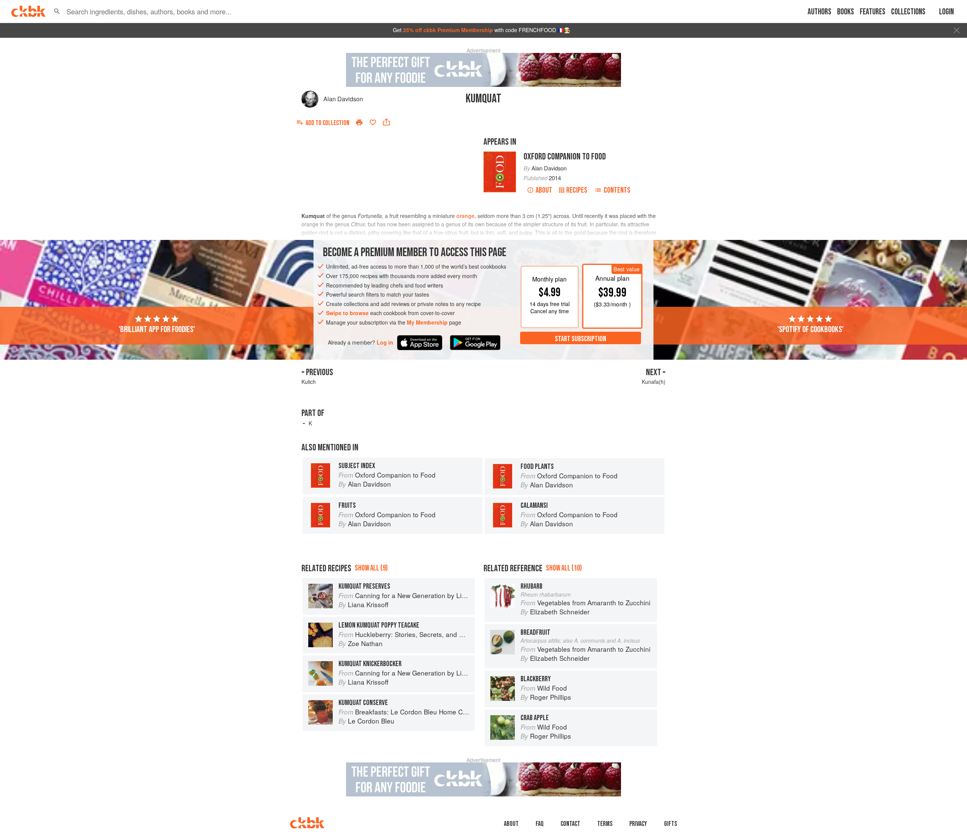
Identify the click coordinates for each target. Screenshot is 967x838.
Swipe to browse (347, 313)
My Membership (427, 322)
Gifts (670, 824)
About (544, 190)
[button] (57, 11)
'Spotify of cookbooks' (810, 329)
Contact (570, 824)
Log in (385, 342)
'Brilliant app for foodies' (157, 329)
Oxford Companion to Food (565, 156)
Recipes (576, 190)
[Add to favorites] (373, 122)
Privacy (638, 824)
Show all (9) (371, 568)
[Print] (359, 122)
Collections (908, 12)
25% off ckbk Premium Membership (448, 30)
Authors (819, 12)
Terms (604, 824)
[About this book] (500, 155)
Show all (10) (564, 568)
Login (946, 12)
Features (872, 12)
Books (845, 12)
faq (540, 824)
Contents (617, 190)
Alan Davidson (343, 98)
